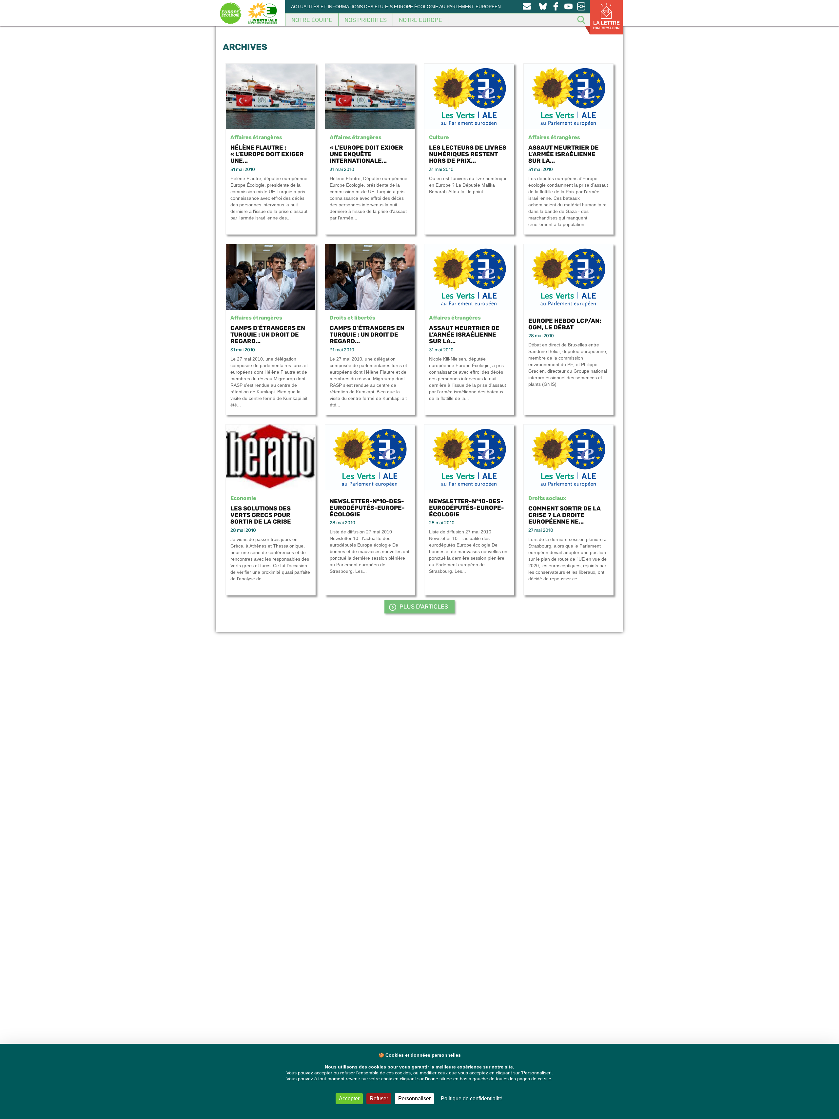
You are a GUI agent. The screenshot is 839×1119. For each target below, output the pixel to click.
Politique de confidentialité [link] (471, 1098)
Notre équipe (311, 20)
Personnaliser (414, 1098)
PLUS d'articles (424, 606)
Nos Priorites (365, 20)
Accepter (349, 1098)
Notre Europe (420, 20)
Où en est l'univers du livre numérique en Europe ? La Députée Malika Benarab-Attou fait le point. (468, 185)
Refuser (379, 1098)
